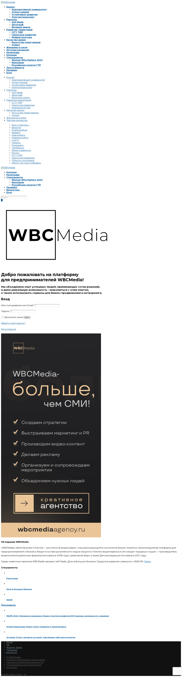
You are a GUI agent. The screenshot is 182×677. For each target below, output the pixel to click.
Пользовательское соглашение (23, 665)
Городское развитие (24, 35)
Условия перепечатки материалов (25, 660)
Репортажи (12, 578)
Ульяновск (18, 145)
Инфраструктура (22, 37)
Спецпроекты (14, 57)
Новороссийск (20, 137)
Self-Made (18, 22)
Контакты (11, 667)
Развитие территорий (19, 29)
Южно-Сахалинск (21, 150)
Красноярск (18, 135)
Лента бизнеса (15, 67)
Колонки (11, 55)
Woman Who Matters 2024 (27, 60)
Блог (9, 72)
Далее (147, 561)
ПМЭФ (9, 600)
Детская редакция (17, 50)
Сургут (15, 140)
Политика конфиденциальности (24, 662)
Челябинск (18, 148)
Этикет (16, 45)
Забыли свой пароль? (13, 323)
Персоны (11, 19)
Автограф (17, 24)
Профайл (11, 70)
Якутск (15, 153)
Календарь (13, 52)
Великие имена (21, 27)
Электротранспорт (23, 17)
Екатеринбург (20, 130)
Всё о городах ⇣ (21, 125)
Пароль (6, 311)
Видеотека (13, 190)
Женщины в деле (16, 47)
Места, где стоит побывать (26, 163)
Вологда (16, 127)
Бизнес (10, 7)
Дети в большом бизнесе (19, 589)
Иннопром (18, 62)
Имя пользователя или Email (18, 305)
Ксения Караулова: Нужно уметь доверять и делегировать (36, 627)
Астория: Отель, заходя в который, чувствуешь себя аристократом (40, 637)
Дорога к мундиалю (23, 160)
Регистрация (8, 329)
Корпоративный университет (29, 9)
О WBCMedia (13, 657)
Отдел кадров (20, 12)
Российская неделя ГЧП (26, 65)
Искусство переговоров (26, 42)
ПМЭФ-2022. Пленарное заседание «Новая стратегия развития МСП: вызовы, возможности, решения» (57, 616)
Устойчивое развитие (25, 14)
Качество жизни (16, 40)
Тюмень (16, 142)
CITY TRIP (17, 32)
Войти (27, 317)
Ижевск (16, 132)
